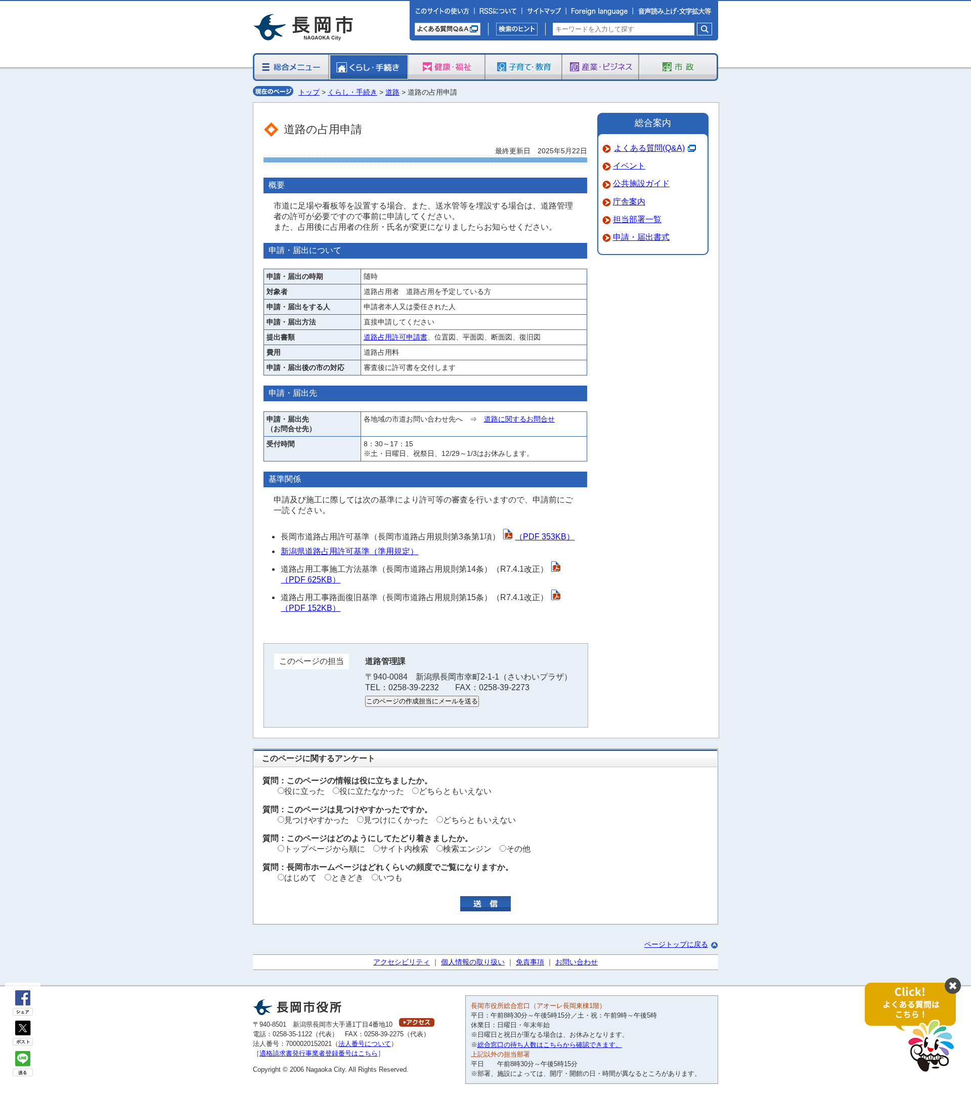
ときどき (347, 877)
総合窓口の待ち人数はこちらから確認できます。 (549, 1044)
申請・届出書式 (641, 237)
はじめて (300, 877)
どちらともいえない (455, 791)
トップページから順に (324, 849)
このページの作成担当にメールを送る (422, 701)
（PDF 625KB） (310, 579)
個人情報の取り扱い (473, 962)
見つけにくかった (396, 820)
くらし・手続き (352, 92)
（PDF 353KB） (545, 536)
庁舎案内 (629, 201)
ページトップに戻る (676, 944)
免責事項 (530, 962)
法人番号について (364, 1043)
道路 (392, 92)
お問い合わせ (576, 962)
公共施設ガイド (641, 183)
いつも (390, 877)
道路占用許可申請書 (395, 337)
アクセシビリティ (401, 962)
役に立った (304, 791)
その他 (518, 849)
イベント (629, 165)
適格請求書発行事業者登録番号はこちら (318, 1053)
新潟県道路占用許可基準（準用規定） (349, 551)
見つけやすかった (316, 820)
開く (915, 1028)
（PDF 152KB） (310, 608)
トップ (309, 92)
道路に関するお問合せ (519, 419)
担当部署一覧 (637, 219)
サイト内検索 (404, 849)
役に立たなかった (371, 791)
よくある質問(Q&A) (649, 148)
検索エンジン (467, 849)
